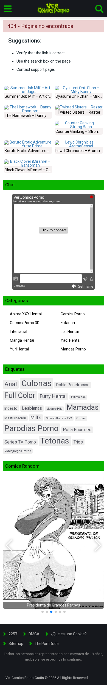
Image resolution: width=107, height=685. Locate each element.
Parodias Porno (31, 428)
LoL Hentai (70, 331)
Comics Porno (73, 314)
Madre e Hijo (54, 408)
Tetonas (54, 440)
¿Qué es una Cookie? (69, 634)
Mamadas (82, 407)
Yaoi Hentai (70, 340)
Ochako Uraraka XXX (59, 418)
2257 (13, 634)
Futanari (68, 323)
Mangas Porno (73, 349)
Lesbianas (32, 408)
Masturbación (15, 418)
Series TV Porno (20, 442)
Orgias (81, 418)
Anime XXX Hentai (26, 314)
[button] (9, 545)
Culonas (36, 383)
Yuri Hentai (19, 349)
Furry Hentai (53, 396)
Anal (10, 384)
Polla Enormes (77, 429)
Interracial (18, 331)
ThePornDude (47, 643)
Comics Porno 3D (25, 323)
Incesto (11, 408)
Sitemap (16, 643)
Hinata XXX (78, 396)
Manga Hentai (22, 340)
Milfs (35, 417)
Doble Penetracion (72, 384)
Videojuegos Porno (17, 451)
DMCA (34, 634)
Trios (78, 442)
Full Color (19, 395)
